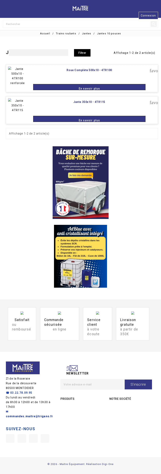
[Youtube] (21, 438)
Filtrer (82, 52)
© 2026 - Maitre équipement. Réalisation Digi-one (80, 464)
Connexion (148, 15)
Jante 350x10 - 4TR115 (89, 101)
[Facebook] (10, 438)
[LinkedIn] (45, 438)
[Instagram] (33, 438)
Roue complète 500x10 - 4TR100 (89, 70)
